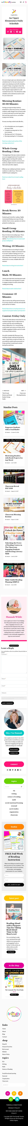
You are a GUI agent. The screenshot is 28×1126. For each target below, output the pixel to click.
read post (12, 952)
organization (14, 812)
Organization (14, 15)
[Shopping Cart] (26, 2)
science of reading (14, 797)
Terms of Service (9, 698)
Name (4, 678)
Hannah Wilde (14, 617)
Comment (4, 654)
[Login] (23, 2)
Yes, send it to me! (14, 885)
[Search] (21, 786)
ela (14, 791)
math (14, 800)
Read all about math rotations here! (12, 288)
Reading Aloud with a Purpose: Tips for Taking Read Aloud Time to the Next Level (14, 928)
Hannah (8, 432)
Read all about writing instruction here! (12, 265)
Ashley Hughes (14, 1120)
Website (4, 693)
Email (3, 686)
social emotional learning (14, 803)
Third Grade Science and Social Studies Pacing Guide (7, 395)
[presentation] (14, 418)
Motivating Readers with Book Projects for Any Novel (14, 458)
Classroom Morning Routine (21, 393)
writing (14, 794)
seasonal (14, 806)
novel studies (14, 809)
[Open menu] (21, 2)
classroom (14, 815)
